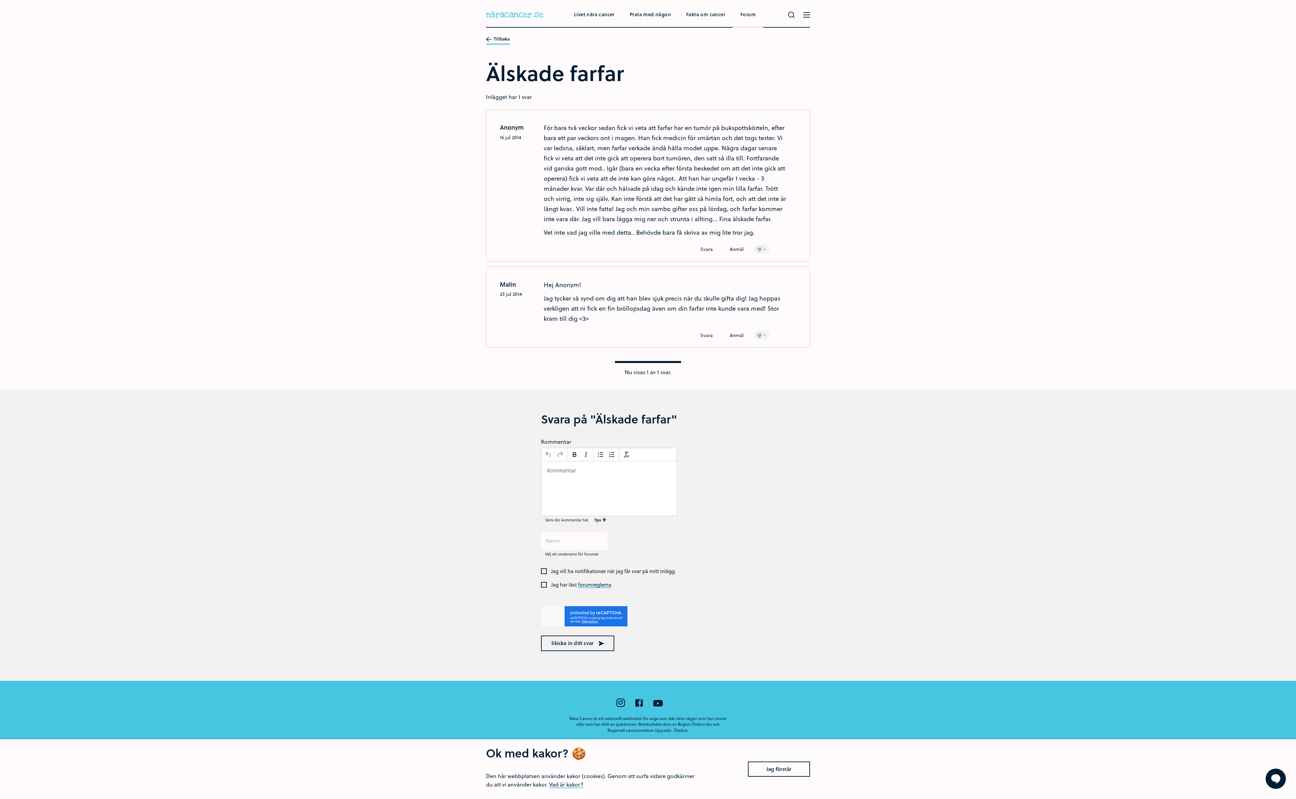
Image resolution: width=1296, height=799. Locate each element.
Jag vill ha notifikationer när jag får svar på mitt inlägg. (613, 571)
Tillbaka (501, 39)
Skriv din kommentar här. (573, 520)
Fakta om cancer (705, 14)
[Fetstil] (574, 454)
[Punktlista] (600, 454)
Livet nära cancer (594, 14)
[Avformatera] (626, 454)
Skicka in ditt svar (573, 643)
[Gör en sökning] (791, 15)
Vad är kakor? (566, 784)
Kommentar (556, 441)
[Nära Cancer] (514, 15)
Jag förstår (778, 769)
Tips (598, 520)
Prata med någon (650, 14)
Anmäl (737, 249)
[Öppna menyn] (807, 15)
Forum (748, 14)
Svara (706, 249)
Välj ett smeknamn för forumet (571, 554)
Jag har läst (581, 585)
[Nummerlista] (612, 454)
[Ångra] (548, 454)
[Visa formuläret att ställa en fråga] (1276, 779)
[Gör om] (560, 454)
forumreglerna (594, 585)
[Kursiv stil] (586, 454)
